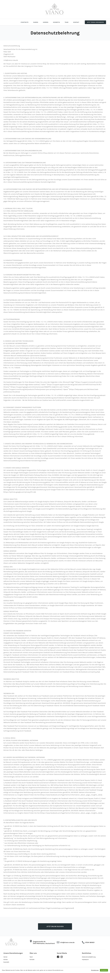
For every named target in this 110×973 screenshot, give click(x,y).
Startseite (24, 22)
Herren (45, 22)
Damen (35, 22)
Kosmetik (56, 22)
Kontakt (76, 22)
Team (66, 22)
